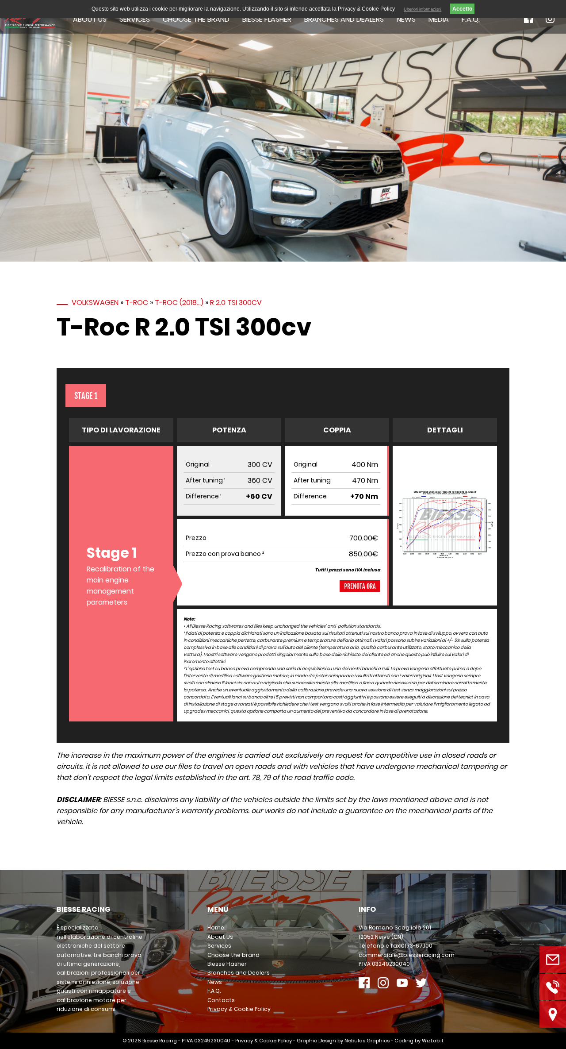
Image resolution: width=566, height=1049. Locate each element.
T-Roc (136, 302)
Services (134, 19)
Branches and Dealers (344, 19)
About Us (90, 19)
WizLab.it (433, 1040)
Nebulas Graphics (367, 1040)
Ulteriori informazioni (422, 9)
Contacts (221, 1000)
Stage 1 (85, 396)
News (406, 19)
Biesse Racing (159, 1040)
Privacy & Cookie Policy (239, 1009)
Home (215, 927)
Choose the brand (196, 19)
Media (438, 19)
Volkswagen (95, 302)
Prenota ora (360, 586)
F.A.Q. (471, 19)
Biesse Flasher (266, 19)
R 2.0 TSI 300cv (236, 302)
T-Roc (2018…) (179, 302)
